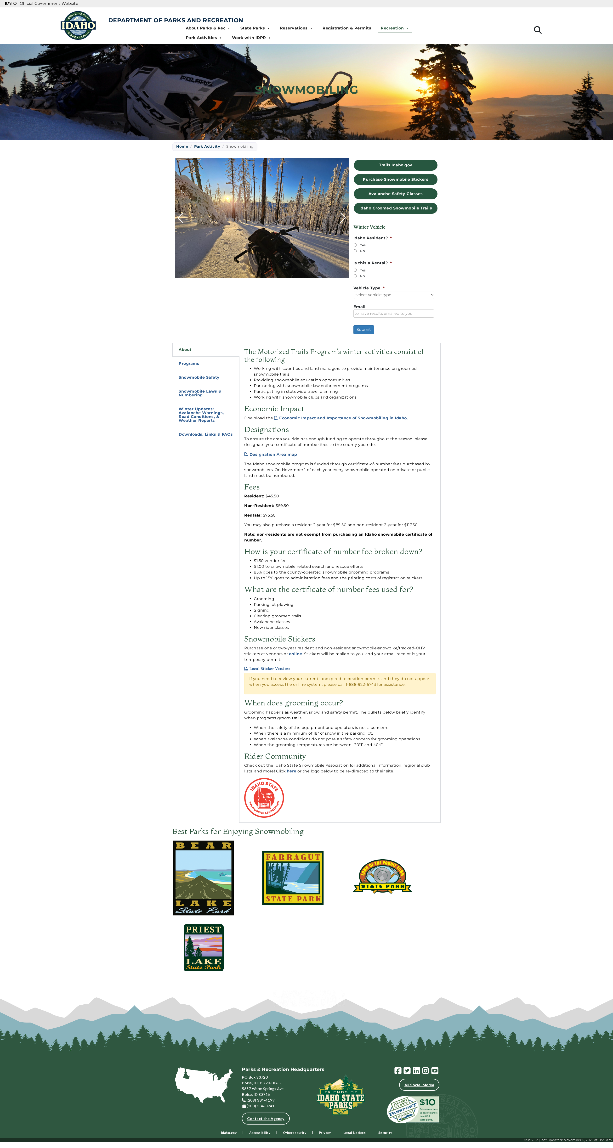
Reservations (294, 28)
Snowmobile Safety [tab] (199, 377)
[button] (253, 274)
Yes (363, 245)
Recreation (392, 28)
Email (359, 306)
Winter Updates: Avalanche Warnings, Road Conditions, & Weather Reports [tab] (201, 415)
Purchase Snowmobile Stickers (395, 179)
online (295, 654)
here (291, 771)
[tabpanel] (339, 583)
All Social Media (419, 1084)
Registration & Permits (347, 28)
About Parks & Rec (206, 28)
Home (182, 146)
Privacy (325, 1133)
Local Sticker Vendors (270, 668)
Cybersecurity (294, 1133)
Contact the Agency (265, 1118)
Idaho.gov (229, 1133)
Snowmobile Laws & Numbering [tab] (200, 393)
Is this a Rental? (372, 263)
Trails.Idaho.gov (395, 165)
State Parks (252, 28)
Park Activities (201, 37)
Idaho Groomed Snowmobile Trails (395, 208)
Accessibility (260, 1133)
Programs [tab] (189, 363)
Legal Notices (354, 1133)
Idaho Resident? (372, 238)
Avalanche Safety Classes (396, 193)
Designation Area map (273, 454)
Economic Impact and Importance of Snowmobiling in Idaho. (343, 418)
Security (385, 1133)
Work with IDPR (249, 37)
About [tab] (185, 349)
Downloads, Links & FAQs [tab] (206, 434)
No (362, 251)
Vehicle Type (369, 288)
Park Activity (207, 146)
